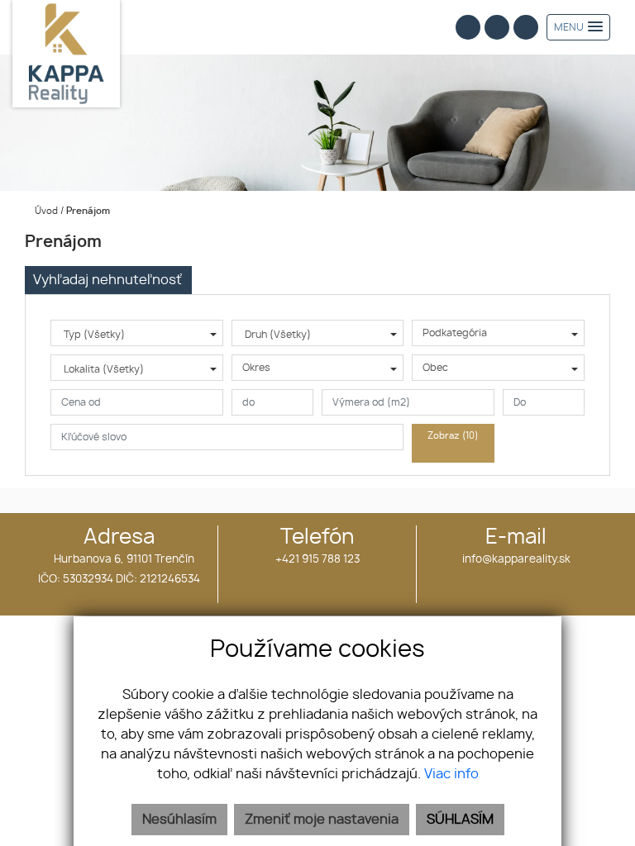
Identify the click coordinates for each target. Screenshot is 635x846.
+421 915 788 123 (317, 559)
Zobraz (453, 435)
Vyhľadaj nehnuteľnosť (107, 280)
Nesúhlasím (179, 819)
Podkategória (455, 333)
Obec (435, 368)
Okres (256, 368)
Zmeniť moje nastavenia (322, 819)
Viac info (451, 774)
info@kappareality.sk (516, 559)
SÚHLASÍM (460, 819)
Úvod (45, 211)
